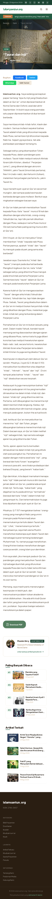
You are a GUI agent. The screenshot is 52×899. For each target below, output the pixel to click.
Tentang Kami (8, 873)
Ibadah (6, 830)
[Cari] (41, 9)
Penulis (6, 860)
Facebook (19, 78)
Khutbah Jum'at (9, 833)
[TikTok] (47, 2)
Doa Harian (7, 826)
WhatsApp (9, 83)
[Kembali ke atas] (45, 895)
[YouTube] (38, 2)
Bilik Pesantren (9, 823)
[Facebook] (26, 2)
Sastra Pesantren (10, 857)
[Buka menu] (46, 9)
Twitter (32, 78)
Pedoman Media (9, 876)
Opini (15, 23)
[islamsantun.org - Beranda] (13, 9)
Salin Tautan (24, 83)
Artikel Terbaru (8, 850)
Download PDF (15, 624)
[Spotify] (43, 2)
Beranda (6, 23)
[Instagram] (34, 2)
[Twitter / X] (30, 2)
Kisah (5, 837)
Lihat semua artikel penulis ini (29, 652)
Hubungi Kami (8, 880)
